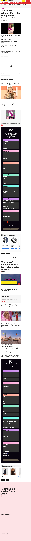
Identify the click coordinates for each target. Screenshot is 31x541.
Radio (9, 2)
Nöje (6, 2)
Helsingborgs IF (5, 486)
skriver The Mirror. (12, 306)
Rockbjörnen (19, 4)
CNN (3, 46)
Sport (4, 2)
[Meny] (23, 3)
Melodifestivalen (16, 4)
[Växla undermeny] (30, 4)
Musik (10, 4)
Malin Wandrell (4, 271)
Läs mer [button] (3, 301)
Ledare (21, 2)
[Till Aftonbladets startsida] (3, 1)
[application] (11, 28)
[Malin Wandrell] (1, 271)
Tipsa (13, 2)
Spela (12, 4)
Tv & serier (5, 4)
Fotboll (1, 486)
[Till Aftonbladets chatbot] (20, 1)
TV (15, 2)
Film (7, 4)
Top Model (3, 8)
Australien (8, 253)
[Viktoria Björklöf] (1, 496)
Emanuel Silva (2, 19)
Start (1, 2)
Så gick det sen (24, 4)
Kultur (18, 2)
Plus (11, 2)
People (7, 105)
